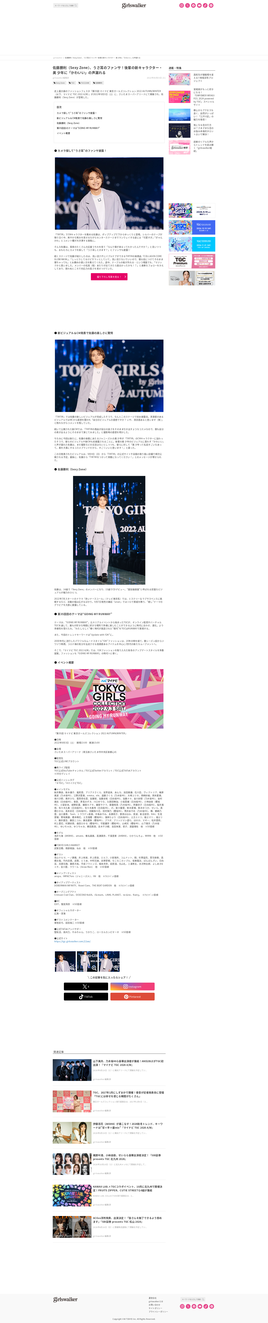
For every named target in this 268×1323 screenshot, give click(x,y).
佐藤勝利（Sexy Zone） (69, 123)
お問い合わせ (154, 1305)
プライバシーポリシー (158, 1312)
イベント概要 (63, 133)
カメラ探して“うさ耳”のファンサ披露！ (77, 112)
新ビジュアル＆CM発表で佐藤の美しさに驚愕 (79, 118)
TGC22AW (85, 83)
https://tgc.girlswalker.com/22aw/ (72, 941)
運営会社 (152, 1298)
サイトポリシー (155, 1308)
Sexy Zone (60, 83)
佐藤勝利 (99, 83)
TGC (73, 83)
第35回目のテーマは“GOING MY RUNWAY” (78, 128)
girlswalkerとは (156, 1301)
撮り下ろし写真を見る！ (109, 276)
